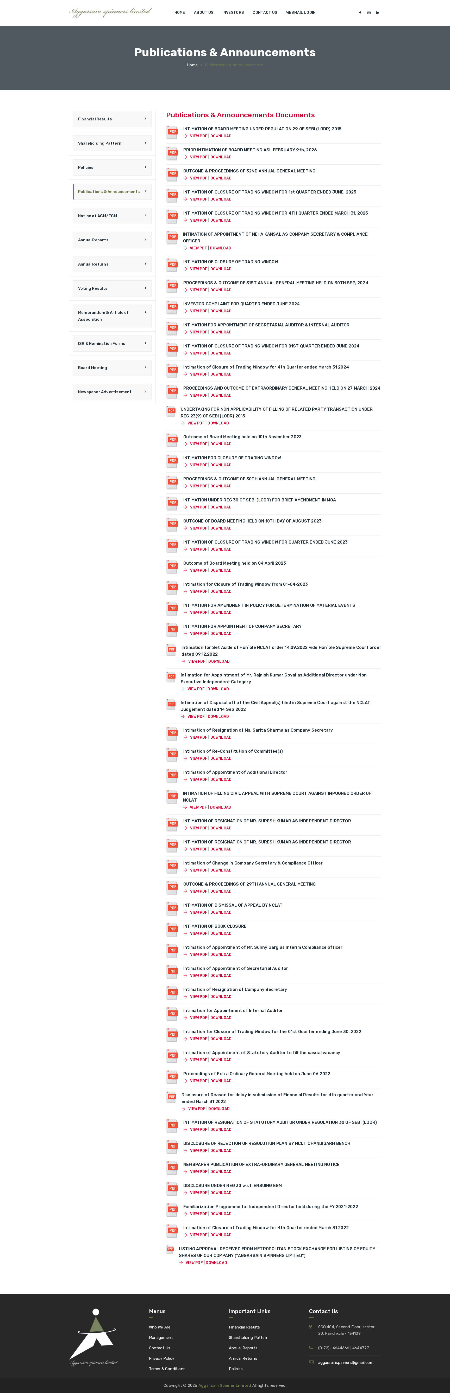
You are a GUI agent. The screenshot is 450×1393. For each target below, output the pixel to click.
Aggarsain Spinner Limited (224, 1385)
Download (221, 136)
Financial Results (95, 119)
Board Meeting (92, 367)
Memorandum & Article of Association (103, 316)
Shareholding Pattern (99, 143)
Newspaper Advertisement (105, 392)
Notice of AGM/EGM (97, 216)
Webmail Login (301, 12)
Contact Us (265, 12)
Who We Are (160, 1327)
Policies (86, 167)
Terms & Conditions (167, 1368)
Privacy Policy (161, 1358)
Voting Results (93, 288)
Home (179, 12)
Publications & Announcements (109, 191)
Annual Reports (93, 240)
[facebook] (360, 13)
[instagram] (369, 13)
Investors (233, 12)
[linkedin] (377, 13)
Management (161, 1337)
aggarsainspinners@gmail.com (345, 1362)
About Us (203, 12)
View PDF (198, 136)
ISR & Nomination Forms (101, 343)
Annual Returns (93, 264)
